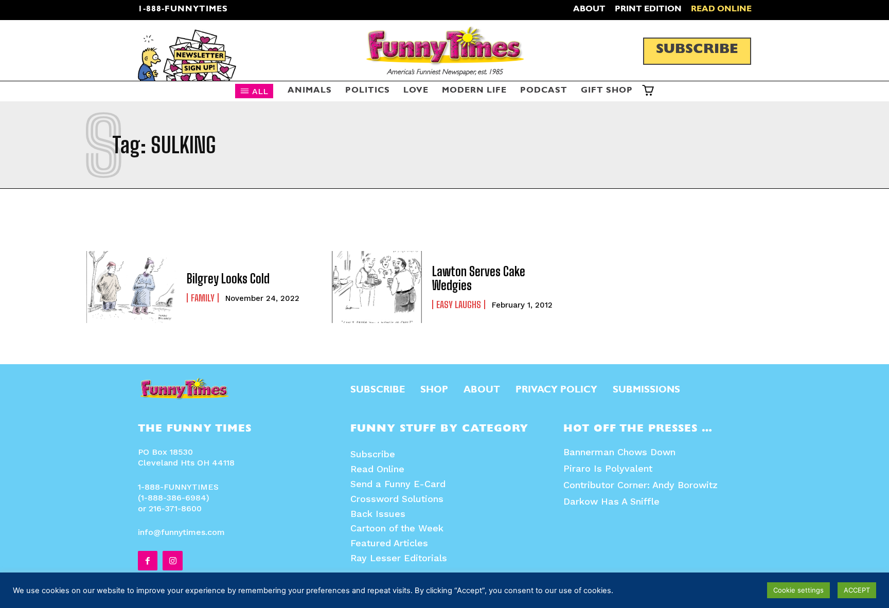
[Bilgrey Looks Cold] (131, 287)
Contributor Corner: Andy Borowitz (640, 484)
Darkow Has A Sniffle (611, 501)
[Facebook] (147, 560)
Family (203, 297)
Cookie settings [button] (798, 590)
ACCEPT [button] (857, 590)
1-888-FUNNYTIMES (183, 10)
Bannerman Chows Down (619, 451)
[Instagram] (172, 560)
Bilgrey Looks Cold (228, 278)
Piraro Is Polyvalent (607, 468)
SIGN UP (445, 341)
